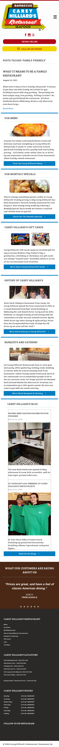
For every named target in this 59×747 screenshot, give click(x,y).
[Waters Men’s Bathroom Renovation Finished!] (29, 443)
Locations (7, 627)
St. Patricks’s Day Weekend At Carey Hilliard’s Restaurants (28, 485)
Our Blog (7, 645)
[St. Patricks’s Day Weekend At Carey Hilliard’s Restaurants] (29, 513)
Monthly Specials (9, 630)
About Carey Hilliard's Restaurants (16, 633)
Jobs (5, 642)
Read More (8, 108)
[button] (29, 48)
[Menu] (55, 17)
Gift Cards (7, 639)
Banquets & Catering (11, 636)
